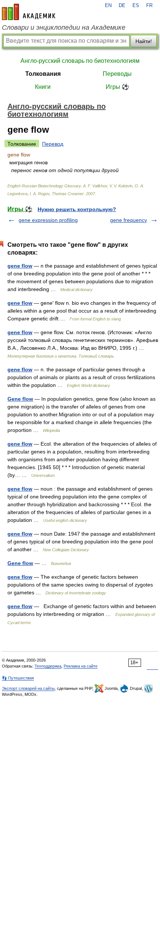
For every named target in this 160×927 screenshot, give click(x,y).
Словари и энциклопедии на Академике (63, 27)
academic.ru (28, 12)
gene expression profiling (48, 220)
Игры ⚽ (117, 87)
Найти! (143, 41)
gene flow (19, 266)
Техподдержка (48, 666)
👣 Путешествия (18, 678)
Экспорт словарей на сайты (28, 688)
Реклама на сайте (80, 666)
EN (108, 5)
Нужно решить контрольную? (77, 209)
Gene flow (20, 399)
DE (122, 5)
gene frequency (128, 220)
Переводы (117, 74)
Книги (43, 87)
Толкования (43, 74)
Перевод (52, 144)
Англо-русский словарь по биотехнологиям (80, 61)
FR (149, 5)
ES (135, 5)
